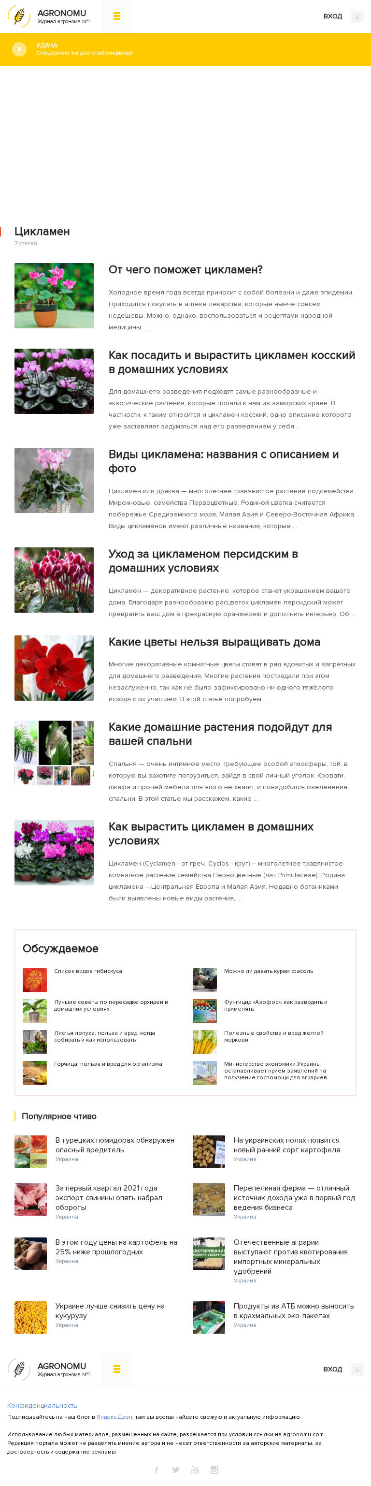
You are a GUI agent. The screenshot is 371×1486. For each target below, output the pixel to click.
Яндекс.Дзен (114, 1417)
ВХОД (334, 16)
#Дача (84, 49)
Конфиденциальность (42, 1405)
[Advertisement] (185, 138)
